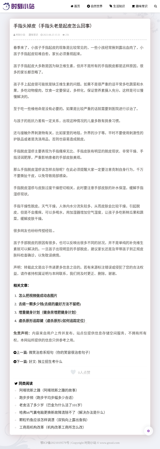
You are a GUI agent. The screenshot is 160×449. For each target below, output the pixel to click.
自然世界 (96, 6)
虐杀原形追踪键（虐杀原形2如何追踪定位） (53, 321)
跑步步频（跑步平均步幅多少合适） (47, 398)
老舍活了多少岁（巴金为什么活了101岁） (51, 405)
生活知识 (118, 6)
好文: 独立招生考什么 (45, 362)
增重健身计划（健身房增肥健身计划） (48, 312)
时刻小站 (20, 35)
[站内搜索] (155, 6)
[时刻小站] (18, 6)
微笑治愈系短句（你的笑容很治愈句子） (60, 353)
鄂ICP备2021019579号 (54, 442)
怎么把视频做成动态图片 (38, 296)
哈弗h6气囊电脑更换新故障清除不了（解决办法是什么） (63, 413)
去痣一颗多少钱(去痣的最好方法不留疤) (50, 304)
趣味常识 (141, 6)
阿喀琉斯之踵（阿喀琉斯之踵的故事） (49, 390)
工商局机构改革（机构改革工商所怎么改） (52, 427)
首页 (76, 6)
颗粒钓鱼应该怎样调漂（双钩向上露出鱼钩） (54, 420)
